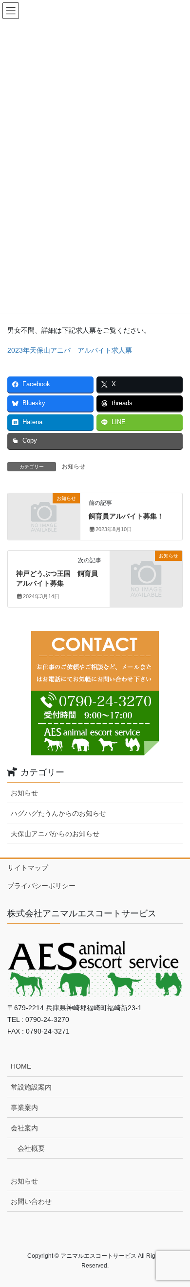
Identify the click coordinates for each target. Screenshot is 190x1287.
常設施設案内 (31, 1087)
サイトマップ (27, 868)
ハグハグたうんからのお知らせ (58, 813)
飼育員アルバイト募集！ (126, 516)
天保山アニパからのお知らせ (55, 834)
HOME (21, 1066)
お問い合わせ (31, 1201)
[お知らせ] (44, 514)
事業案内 (24, 1107)
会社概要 (31, 1148)
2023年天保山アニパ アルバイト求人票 (69, 350)
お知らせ (73, 466)
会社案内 (24, 1128)
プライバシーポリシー (41, 886)
